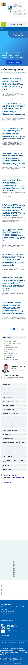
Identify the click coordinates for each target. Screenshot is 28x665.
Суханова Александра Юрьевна (12, 375)
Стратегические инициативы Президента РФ (12, 606)
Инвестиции (4, 609)
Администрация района (10, 341)
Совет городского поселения (11, 347)
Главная (2, 72)
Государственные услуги (7, 611)
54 (22, 329)
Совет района (8, 345)
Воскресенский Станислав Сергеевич (18, 367)
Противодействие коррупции (8, 613)
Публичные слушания (21, 72)
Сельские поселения (10, 349)
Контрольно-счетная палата (11, 359)
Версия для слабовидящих (8, 620)
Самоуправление (10, 72)
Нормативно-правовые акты (11, 353)
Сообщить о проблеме (14, 62)
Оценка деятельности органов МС (13, 343)
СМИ (6, 351)
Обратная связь (8, 355)
